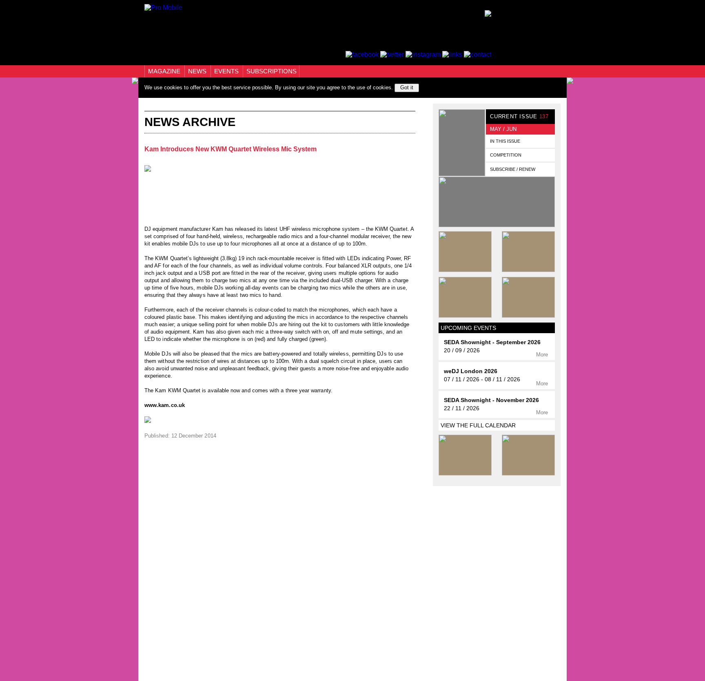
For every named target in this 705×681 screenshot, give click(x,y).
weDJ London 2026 (470, 371)
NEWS (198, 71)
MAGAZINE (165, 71)
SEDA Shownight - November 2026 (491, 400)
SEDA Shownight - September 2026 (492, 342)
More (543, 355)
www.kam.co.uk (164, 405)
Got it (406, 87)
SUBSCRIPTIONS (271, 71)
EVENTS (227, 71)
